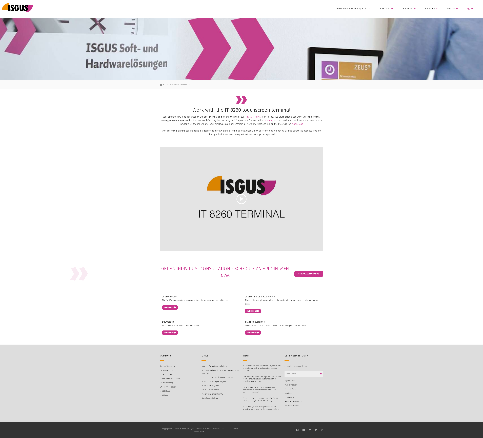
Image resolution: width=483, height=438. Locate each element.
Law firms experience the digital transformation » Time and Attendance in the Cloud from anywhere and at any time (262, 379)
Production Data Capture (170, 379)
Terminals (385, 9)
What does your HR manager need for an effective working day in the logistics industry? (261, 408)
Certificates (289, 397)
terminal (268, 120)
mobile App (297, 124)
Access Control (166, 374)
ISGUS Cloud (165, 391)
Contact (451, 9)
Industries (408, 9)
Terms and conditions (293, 401)
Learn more (169, 307)
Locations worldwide (293, 406)
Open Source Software (210, 398)
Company (430, 9)
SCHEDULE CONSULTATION (308, 274)
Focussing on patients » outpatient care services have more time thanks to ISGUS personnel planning (259, 389)
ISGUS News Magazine (210, 386)
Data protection (291, 385)
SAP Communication (168, 387)
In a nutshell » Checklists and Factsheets (218, 377)
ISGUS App (164, 395)
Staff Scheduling (166, 383)
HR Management (166, 370)
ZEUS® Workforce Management (351, 9)
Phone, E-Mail (290, 389)
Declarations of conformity (212, 394)
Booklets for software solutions (214, 366)
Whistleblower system (210, 390)
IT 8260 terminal (253, 116)
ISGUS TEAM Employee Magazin (214, 381)
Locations (288, 393)
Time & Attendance (167, 366)
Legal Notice (290, 381)
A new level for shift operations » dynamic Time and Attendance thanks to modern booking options (262, 368)
